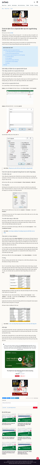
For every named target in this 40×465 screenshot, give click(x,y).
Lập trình (9, 5)
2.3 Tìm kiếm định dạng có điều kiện (12, 59)
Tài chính (31, 5)
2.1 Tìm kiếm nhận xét (9, 56)
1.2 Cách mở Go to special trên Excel (12, 53)
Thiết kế (27, 5)
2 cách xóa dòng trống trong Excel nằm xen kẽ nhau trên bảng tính (22, 323)
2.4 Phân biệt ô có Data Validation (11, 61)
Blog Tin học (4, 5)
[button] (36, 48)
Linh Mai (11, 32)
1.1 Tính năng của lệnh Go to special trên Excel (14, 51)
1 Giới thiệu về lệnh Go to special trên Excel (11, 50)
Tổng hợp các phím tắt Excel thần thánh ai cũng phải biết (20, 168)
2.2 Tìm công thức (8, 58)
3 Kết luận (5, 64)
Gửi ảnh (4, 407)
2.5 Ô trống (7, 63)
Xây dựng (36, 5)
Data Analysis (14, 5)
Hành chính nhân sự (21, 5)
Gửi (35, 407)
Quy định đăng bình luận (11, 407)
